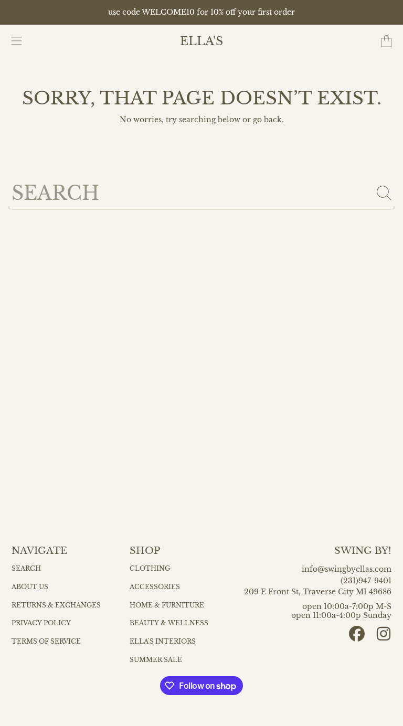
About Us (30, 587)
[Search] (384, 193)
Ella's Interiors (163, 641)
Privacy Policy (41, 623)
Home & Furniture (167, 605)
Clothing (150, 568)
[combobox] (202, 193)
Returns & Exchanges (56, 605)
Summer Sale (156, 660)
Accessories (155, 587)
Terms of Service (46, 641)
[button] (16, 41)
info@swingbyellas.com (346, 569)
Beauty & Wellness (169, 623)
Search (26, 568)
